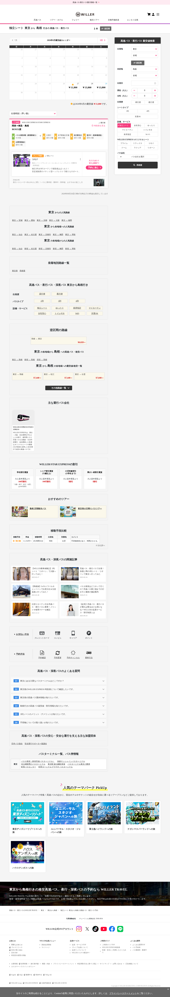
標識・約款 (46, 964)
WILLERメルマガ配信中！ (81, 953)
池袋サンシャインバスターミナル (71, 761)
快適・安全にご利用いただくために (114, 951)
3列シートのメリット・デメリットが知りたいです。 (43, 714)
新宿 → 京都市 (45, 249)
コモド (35, 159)
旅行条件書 (35, 964)
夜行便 (60, 294)
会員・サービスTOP (79, 945)
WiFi (77, 313)
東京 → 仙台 (17, 235)
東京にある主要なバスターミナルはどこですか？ (42, 681)
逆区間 (107, 29)
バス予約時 (136, 947)
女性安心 (42, 313)
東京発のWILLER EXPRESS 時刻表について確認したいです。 (47, 689)
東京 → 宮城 (17, 220)
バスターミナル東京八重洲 (79, 764)
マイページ (46, 947)
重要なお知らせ (16, 945)
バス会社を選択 (137, 157)
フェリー (75, 20)
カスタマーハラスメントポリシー (23, 966)
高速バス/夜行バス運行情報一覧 (85, 2)
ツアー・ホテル (56, 20)
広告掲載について (132, 964)
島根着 (22, 271)
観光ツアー (94, 20)
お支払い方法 (22, 634)
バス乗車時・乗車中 (139, 950)
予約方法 (20, 654)
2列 (42, 301)
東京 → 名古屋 (30, 235)
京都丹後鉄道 (113, 20)
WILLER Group (16, 983)
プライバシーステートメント (63, 964)
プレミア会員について (80, 947)
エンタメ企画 (132, 20)
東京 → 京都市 (45, 235)
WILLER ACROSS (60, 983)
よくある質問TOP (138, 945)
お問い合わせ (117, 964)
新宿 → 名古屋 (30, 249)
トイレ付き (60, 313)
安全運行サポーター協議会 (36, 744)
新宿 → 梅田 (58, 249)
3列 (59, 301)
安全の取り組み (16, 950)
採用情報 (24, 964)
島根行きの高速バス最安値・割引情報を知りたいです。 (45, 706)
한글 (21, 975)
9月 (101, 40)
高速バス (37, 20)
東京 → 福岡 (66, 220)
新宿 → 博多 (70, 249)
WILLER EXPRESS (31, 983)
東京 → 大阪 (54, 220)
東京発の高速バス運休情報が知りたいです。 (40, 697)
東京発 (15, 271)
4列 (77, 301)
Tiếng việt (48, 975)
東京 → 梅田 (58, 235)
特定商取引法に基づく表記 (86, 964)
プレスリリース (16, 947)
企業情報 (14, 964)
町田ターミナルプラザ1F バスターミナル (56, 767)
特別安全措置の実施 (18, 955)
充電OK (94, 313)
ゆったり (60, 308)
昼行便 (42, 294)
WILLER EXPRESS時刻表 (111, 947)
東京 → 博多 (70, 235)
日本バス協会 (17, 744)
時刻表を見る (99, 126)
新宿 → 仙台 (17, 249)
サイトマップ (104, 964)
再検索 (139, 165)
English (13, 975)
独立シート (42, 308)
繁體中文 (29, 975)
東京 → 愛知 (29, 220)
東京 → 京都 (42, 220)
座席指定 (77, 308)
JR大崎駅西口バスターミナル (33, 764)
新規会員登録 (46, 945)
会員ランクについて (79, 950)
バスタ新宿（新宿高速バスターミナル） (38, 761)
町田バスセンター (28, 767)
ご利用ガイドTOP (108, 945)
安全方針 (14, 953)
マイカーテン (95, 308)
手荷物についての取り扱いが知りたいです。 (40, 722)
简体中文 (39, 975)
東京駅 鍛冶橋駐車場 (56, 764)
